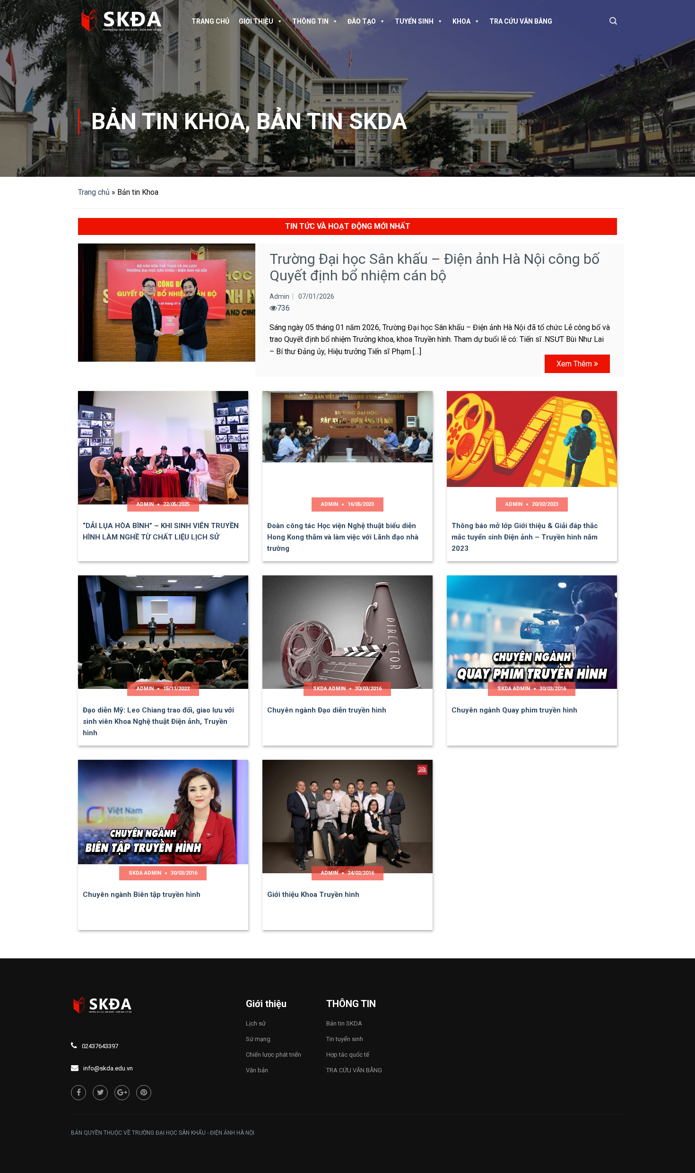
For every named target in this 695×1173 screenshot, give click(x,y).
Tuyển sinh (414, 21)
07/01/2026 (316, 296)
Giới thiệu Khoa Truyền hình (313, 894)
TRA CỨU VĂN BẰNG (520, 21)
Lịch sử (256, 1023)
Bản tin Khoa (168, 121)
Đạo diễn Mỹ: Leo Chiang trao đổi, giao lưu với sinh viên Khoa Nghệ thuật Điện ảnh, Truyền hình (158, 721)
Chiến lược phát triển (273, 1054)
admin (279, 296)
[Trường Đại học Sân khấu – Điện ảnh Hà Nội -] (125, 21)
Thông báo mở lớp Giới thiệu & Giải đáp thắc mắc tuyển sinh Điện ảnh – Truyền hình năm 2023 (525, 537)
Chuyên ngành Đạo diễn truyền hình (326, 710)
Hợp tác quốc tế (347, 1054)
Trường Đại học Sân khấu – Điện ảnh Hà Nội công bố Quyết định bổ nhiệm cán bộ (434, 267)
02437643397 (100, 1046)
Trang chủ (210, 21)
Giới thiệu (256, 21)
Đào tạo (362, 21)
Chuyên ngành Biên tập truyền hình (141, 894)
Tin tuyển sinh (344, 1039)
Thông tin (310, 21)
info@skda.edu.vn (108, 1068)
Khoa (461, 21)
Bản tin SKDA (331, 121)
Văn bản (257, 1070)
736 (283, 308)
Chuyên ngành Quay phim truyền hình (514, 710)
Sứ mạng (258, 1039)
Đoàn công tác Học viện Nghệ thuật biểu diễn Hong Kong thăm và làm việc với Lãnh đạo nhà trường (342, 537)
